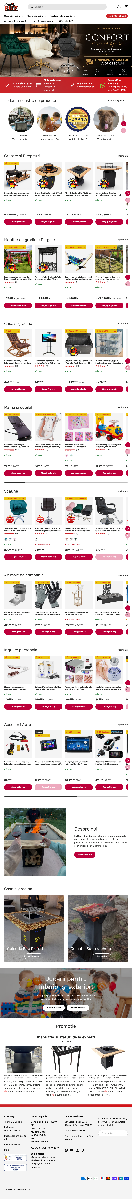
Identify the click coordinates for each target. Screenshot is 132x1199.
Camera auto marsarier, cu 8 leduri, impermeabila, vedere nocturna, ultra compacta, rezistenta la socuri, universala (18, 765)
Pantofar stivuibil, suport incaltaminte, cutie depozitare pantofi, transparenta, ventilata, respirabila (109, 364)
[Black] (36, 539)
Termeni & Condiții (13, 1121)
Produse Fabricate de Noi (78, 135)
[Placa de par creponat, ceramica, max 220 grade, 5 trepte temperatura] (18, 670)
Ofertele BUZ (66, 21)
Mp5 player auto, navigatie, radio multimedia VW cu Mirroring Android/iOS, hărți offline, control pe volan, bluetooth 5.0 (77, 766)
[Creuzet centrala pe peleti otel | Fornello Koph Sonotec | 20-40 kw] (79, 343)
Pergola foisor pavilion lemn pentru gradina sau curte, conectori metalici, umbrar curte (107, 280)
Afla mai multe (85, 854)
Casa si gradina (21, 135)
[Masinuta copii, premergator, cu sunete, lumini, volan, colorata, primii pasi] (109, 427)
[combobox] (67, 7)
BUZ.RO (13, 1189)
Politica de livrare (12, 1144)
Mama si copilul (49, 135)
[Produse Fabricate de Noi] (78, 119)
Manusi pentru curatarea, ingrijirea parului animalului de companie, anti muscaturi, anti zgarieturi (48, 615)
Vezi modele (33, 956)
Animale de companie (106, 135)
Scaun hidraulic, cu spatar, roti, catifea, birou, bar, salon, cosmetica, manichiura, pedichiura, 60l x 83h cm (18, 531)
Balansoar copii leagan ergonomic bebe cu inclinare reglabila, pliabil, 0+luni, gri (16, 447)
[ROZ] (14, 539)
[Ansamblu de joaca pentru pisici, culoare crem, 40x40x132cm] (79, 595)
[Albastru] (71, 455)
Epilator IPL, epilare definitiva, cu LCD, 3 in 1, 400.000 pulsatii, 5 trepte (48, 689)
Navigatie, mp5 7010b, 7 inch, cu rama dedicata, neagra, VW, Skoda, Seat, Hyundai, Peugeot (48, 764)
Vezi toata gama (116, 100)
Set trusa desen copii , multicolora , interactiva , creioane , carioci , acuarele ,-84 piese (77, 448)
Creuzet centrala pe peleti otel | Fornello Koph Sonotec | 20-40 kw (78, 363)
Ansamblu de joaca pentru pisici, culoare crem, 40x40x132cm (76, 614)
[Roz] (66, 455)
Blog (6, 1150)
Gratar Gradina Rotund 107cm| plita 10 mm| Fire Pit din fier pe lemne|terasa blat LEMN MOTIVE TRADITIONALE (48, 196)
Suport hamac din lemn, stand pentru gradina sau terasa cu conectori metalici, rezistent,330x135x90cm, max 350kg (79, 281)
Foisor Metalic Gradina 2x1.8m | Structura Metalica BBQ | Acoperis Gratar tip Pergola (48, 279)
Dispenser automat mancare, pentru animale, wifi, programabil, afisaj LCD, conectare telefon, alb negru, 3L (17, 616)
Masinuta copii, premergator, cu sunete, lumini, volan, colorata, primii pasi (108, 447)
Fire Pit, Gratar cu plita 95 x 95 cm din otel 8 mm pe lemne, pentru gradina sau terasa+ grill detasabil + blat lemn (23, 1078)
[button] (126, 6)
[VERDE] (5, 539)
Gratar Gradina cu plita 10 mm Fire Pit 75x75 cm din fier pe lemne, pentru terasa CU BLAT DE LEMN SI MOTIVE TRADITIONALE (107, 1078)
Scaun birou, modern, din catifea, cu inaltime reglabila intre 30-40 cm (77, 530)
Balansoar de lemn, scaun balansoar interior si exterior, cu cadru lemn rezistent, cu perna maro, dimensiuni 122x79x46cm (17, 365)
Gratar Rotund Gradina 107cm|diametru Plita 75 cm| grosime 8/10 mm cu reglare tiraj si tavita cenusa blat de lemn (108, 197)
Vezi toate (123, 156)
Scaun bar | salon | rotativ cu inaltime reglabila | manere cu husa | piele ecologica (48, 530)
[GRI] (10, 539)
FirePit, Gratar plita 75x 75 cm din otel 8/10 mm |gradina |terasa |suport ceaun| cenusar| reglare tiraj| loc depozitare (79, 196)
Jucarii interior (54, 1007)
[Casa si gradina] (21, 119)
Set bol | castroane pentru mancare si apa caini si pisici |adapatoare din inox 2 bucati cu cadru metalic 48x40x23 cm (109, 615)
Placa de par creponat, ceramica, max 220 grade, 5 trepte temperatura (16, 689)
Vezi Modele (102, 956)
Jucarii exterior (77, 1007)
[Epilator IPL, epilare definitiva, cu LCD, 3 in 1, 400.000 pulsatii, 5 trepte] (48, 670)
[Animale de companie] (106, 119)
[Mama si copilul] (49, 119)
